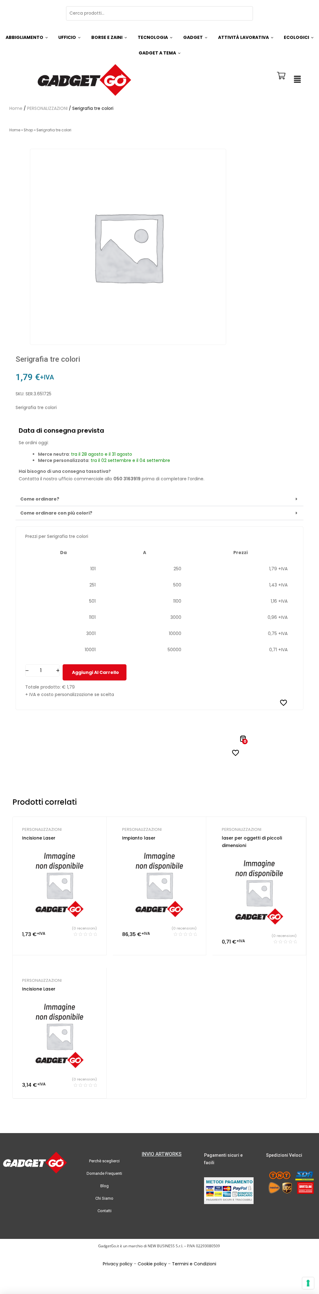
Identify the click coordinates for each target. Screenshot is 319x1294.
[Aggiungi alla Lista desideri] (283, 703)
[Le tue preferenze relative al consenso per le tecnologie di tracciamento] (308, 1283)
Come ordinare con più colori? (56, 513)
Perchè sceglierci (104, 1161)
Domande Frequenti (104, 1173)
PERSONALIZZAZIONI (47, 108)
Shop (28, 130)
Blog (104, 1185)
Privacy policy (117, 1264)
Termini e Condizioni (194, 1264)
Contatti (105, 1210)
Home (15, 108)
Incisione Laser (38, 838)
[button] (297, 80)
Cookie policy (152, 1264)
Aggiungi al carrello (95, 672)
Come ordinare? (39, 499)
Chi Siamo (104, 1198)
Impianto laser (138, 838)
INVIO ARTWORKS (162, 1154)
